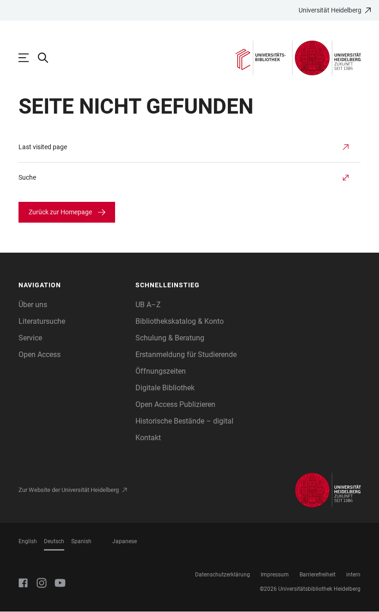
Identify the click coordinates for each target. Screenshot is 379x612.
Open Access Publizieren (175, 404)
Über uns (32, 304)
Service (30, 337)
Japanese (124, 541)
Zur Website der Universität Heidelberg (68, 489)
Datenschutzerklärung (222, 574)
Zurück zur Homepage (60, 212)
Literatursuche (41, 321)
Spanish (81, 541)
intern (353, 574)
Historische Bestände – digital (184, 421)
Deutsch (54, 541)
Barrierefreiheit (318, 574)
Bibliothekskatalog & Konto (179, 321)
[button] (72, 285)
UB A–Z (148, 304)
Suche (27, 177)
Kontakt (148, 437)
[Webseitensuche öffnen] (47, 57)
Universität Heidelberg (330, 10)
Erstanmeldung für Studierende (186, 354)
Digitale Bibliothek (165, 387)
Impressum (275, 574)
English (27, 541)
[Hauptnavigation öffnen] (28, 57)
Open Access (39, 354)
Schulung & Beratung (169, 337)
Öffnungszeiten (160, 371)
